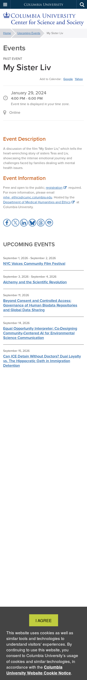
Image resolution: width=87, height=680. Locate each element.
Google (68, 79)
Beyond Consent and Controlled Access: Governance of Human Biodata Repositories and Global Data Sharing (40, 305)
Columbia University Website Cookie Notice (38, 670)
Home (7, 33)
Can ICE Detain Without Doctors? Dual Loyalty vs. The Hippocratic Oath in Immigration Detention (42, 360)
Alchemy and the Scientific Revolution (35, 282)
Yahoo (79, 79)
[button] (5, 4)
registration (54, 187)
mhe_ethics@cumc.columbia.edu (27, 197)
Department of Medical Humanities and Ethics (37, 202)
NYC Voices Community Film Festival (34, 263)
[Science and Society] (43, 19)
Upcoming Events (28, 33)
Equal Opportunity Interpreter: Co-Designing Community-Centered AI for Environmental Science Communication (40, 333)
